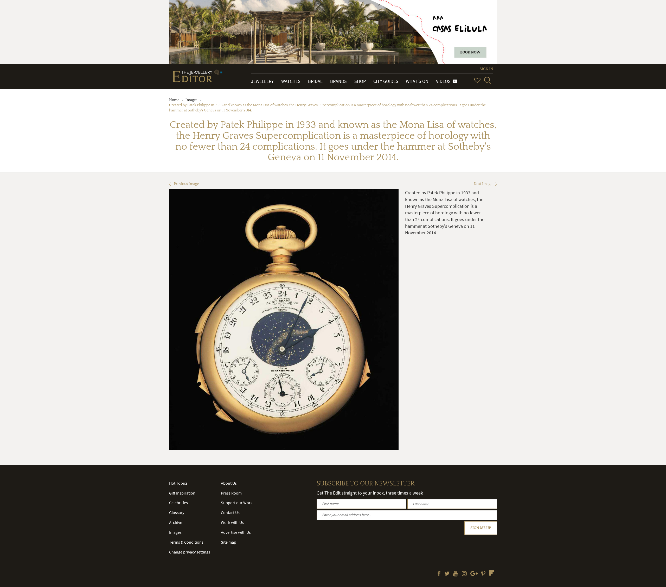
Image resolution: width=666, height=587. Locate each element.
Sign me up (480, 528)
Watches (290, 81)
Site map (228, 542)
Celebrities (178, 502)
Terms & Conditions (186, 542)
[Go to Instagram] (464, 574)
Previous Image (186, 184)
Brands (338, 81)
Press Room (231, 493)
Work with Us (232, 522)
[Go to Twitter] (447, 574)
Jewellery (262, 81)
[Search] (487, 80)
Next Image (483, 184)
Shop (360, 81)
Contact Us (230, 512)
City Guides (385, 81)
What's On (417, 81)
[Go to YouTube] (455, 574)
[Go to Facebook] (439, 574)
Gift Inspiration (182, 493)
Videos (444, 81)
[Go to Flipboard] (491, 573)
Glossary (176, 512)
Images (191, 100)
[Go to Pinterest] (483, 574)
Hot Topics (178, 483)
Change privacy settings (189, 552)
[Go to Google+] (474, 574)
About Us (229, 483)
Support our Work (237, 502)
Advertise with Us (236, 532)
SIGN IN (486, 69)
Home (174, 100)
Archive (175, 522)
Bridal (315, 81)
